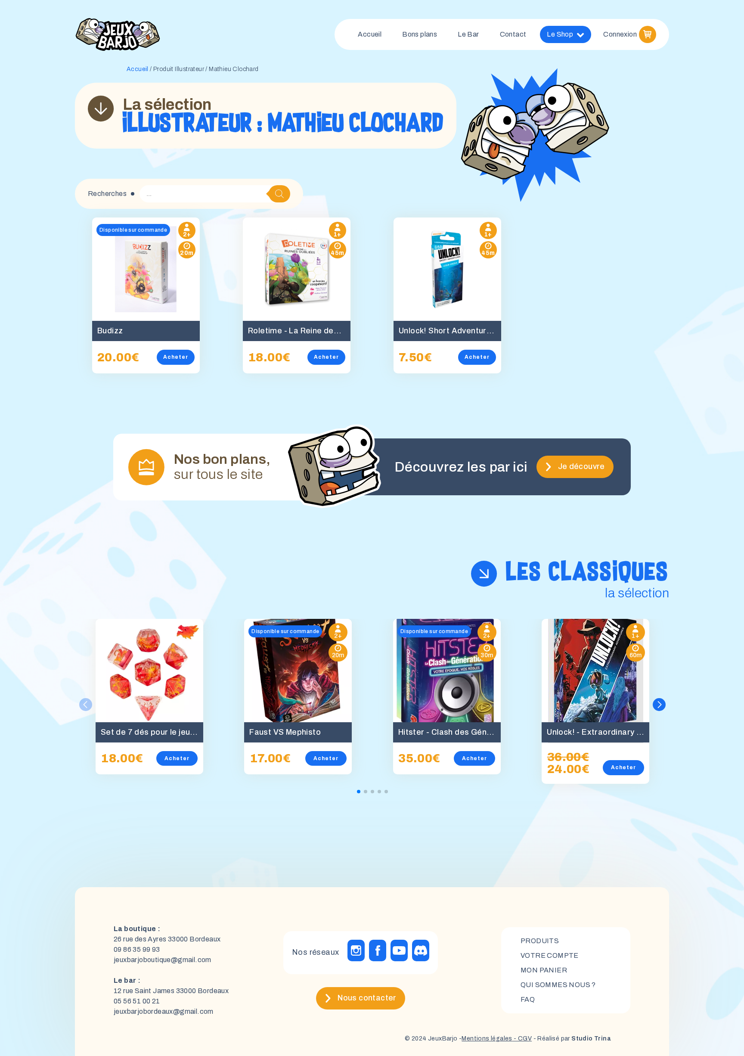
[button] (659, 704)
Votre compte (550, 955)
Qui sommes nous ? (558, 984)
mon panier (544, 970)
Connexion (620, 34)
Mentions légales (487, 1038)
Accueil (369, 34)
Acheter (175, 357)
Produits (540, 940)
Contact (513, 34)
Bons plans (419, 34)
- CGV (522, 1038)
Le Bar (468, 34)
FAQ (528, 999)
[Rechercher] (279, 193)
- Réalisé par (571, 1038)
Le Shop (560, 34)
